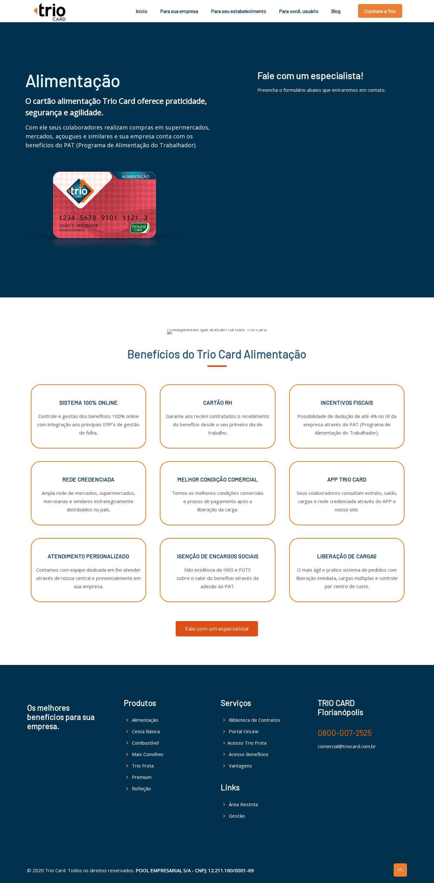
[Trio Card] (49, 11)
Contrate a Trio (380, 11)
